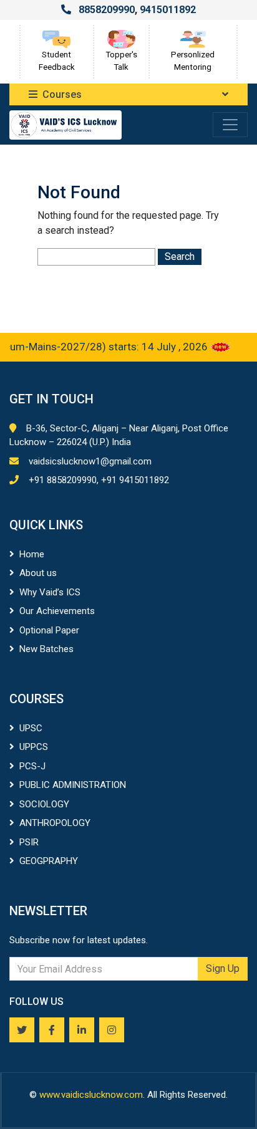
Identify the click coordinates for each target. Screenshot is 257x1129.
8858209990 (107, 10)
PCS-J (32, 766)
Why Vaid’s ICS (49, 592)
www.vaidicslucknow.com (91, 1094)
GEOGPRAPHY (48, 861)
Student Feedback (57, 61)
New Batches (46, 649)
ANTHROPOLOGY (54, 823)
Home (31, 554)
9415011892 (168, 10)
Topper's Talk (121, 61)
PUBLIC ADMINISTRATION (72, 784)
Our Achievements (57, 611)
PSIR (29, 842)
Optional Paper (49, 630)
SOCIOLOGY (44, 804)
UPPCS (33, 746)
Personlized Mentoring (193, 61)
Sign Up (223, 968)
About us (38, 573)
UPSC (30, 728)
